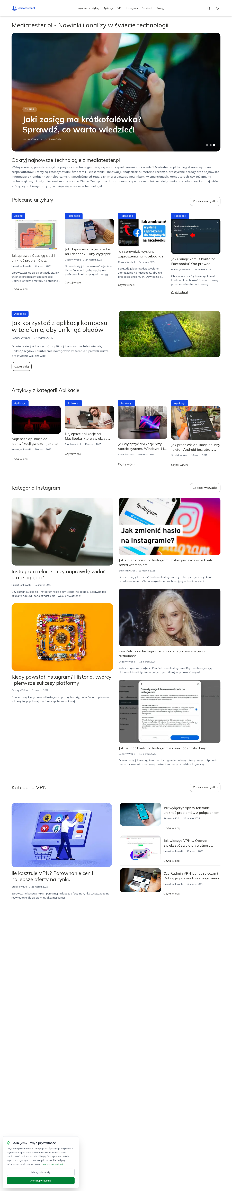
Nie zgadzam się (40, 1172)
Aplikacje (108, 8)
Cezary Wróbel (30, 138)
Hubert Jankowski (21, 266)
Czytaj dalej (21, 366)
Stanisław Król (73, 444)
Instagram (132, 8)
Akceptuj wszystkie (40, 1180)
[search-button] (208, 8)
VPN (120, 8)
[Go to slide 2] (211, 145)
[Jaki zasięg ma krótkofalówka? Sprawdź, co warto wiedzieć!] (116, 92)
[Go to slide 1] (207, 145)
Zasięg (160, 8)
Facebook (147, 8)
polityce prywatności (53, 1164)
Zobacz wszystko (205, 201)
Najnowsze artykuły (89, 8)
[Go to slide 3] (214, 145)
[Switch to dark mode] (217, 8)
